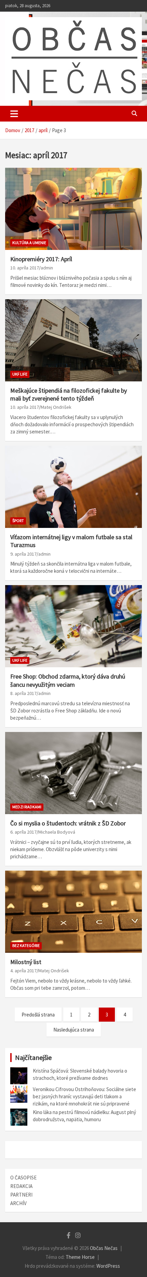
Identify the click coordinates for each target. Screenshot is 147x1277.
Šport (18, 520)
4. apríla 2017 (23, 971)
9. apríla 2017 (23, 554)
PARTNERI (21, 1194)
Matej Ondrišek (56, 407)
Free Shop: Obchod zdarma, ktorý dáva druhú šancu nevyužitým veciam (67, 680)
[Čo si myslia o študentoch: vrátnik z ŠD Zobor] (73, 773)
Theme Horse (80, 1257)
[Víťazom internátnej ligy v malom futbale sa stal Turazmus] (73, 486)
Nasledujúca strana (73, 1029)
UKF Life (19, 374)
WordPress (108, 1266)
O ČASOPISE (23, 1177)
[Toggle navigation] (14, 114)
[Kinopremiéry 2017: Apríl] (73, 208)
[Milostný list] (73, 911)
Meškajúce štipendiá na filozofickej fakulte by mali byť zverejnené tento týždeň (68, 394)
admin (47, 268)
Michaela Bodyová (56, 832)
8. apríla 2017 (23, 693)
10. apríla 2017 (24, 268)
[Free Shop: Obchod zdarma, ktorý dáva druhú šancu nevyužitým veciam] (73, 626)
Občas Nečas (104, 1248)
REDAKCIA (21, 1186)
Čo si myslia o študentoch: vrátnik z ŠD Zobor (68, 823)
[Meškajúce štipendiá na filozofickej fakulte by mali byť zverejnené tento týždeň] (73, 340)
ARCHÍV (18, 1203)
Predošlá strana (38, 1014)
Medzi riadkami (26, 806)
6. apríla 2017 (23, 832)
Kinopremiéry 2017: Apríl (41, 259)
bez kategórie (26, 945)
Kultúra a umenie (29, 242)
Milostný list (25, 962)
